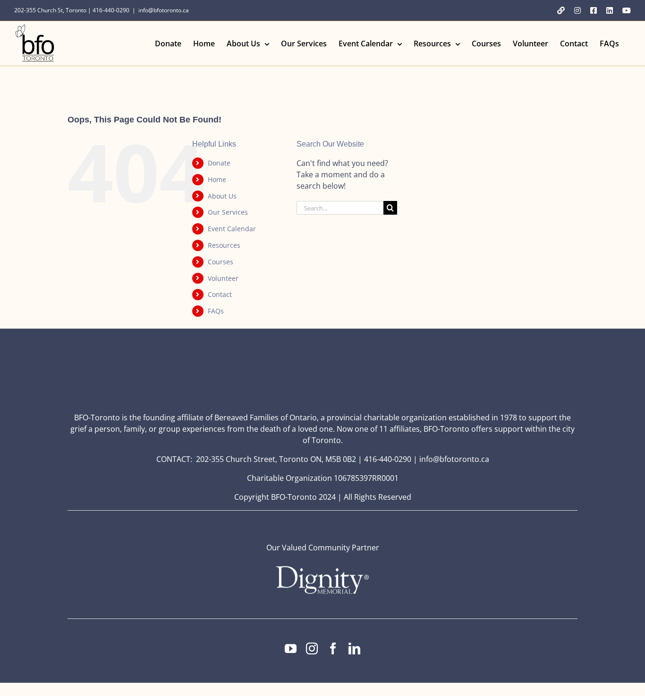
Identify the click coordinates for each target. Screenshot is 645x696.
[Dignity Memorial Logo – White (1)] (322, 569)
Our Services (228, 212)
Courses (220, 261)
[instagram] (312, 648)
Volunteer (223, 278)
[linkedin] (354, 648)
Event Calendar (232, 228)
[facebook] (333, 648)
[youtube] (291, 648)
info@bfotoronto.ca (163, 10)
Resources (224, 245)
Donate (219, 162)
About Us (222, 195)
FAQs (216, 310)
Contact (220, 294)
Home (217, 179)
